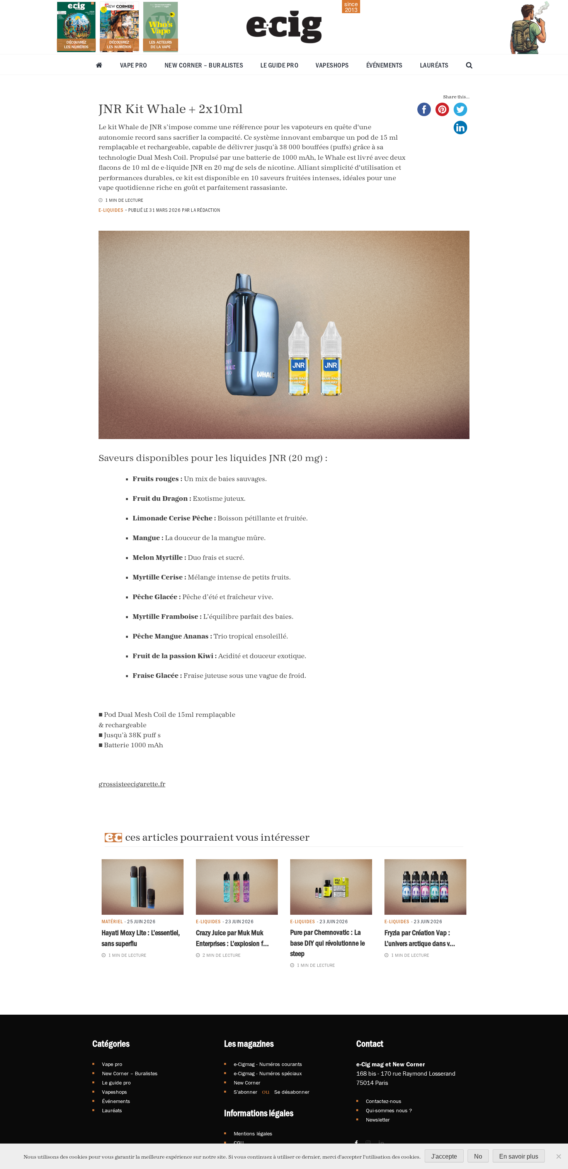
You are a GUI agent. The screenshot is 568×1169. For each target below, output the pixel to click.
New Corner (247, 1082)
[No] (558, 1156)
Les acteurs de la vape (160, 44)
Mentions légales (253, 1133)
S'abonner (245, 1091)
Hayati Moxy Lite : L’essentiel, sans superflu (141, 937)
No (478, 1156)
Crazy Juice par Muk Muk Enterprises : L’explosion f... (232, 937)
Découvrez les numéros (76, 44)
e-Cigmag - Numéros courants (268, 1064)
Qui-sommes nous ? (389, 1110)
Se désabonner (292, 1091)
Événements (384, 64)
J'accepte (444, 1156)
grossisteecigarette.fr (132, 784)
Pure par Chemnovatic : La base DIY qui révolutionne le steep (327, 942)
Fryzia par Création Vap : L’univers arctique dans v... (419, 937)
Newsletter (378, 1119)
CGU (238, 1142)
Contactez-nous (383, 1101)
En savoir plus (518, 1156)
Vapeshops (332, 64)
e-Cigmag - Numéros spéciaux (268, 1073)
